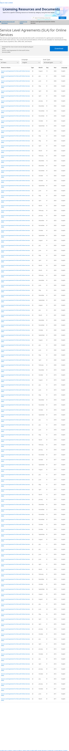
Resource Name (5, 67)
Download (59, 48)
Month (41, 67)
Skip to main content (6, 3)
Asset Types (46, 59)
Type (32, 67)
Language (24, 59)
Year (1, 59)
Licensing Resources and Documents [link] (31, 9)
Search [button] (62, 18)
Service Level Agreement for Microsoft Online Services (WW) (15, 71)
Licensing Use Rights (23, 22)
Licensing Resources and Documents (8, 22)
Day (47, 67)
